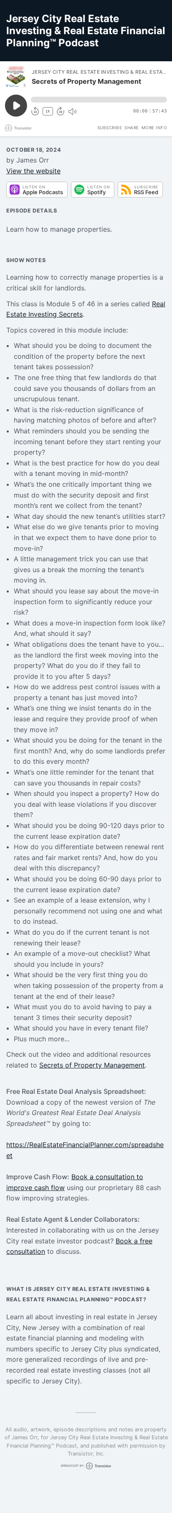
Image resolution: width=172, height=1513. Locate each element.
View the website (33, 171)
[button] (99, 100)
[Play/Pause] (16, 77)
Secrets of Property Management (92, 1065)
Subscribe (109, 127)
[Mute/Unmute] (72, 111)
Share (131, 127)
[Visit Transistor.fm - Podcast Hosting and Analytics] (18, 128)
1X (48, 111)
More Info (154, 127)
